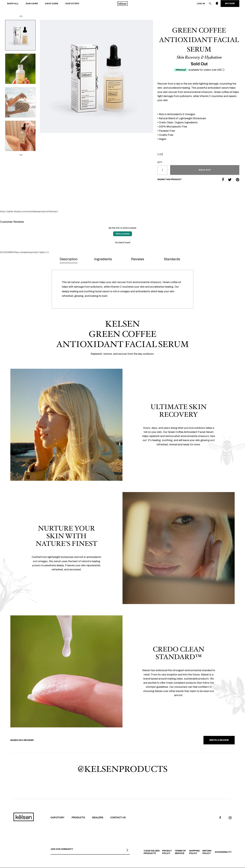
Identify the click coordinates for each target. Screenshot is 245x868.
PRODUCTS (78, 817)
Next (21, 154)
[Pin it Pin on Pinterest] (237, 179)
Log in (201, 3)
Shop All (13, 3)
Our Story (72, 3)
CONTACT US (118, 817)
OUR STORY (57, 817)
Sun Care (32, 3)
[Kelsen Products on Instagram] (230, 818)
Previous (21, 16)
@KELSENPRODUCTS (122, 769)
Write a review (123, 234)
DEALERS (97, 817)
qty (159, 162)
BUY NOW (230, 3)
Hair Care (51, 3)
